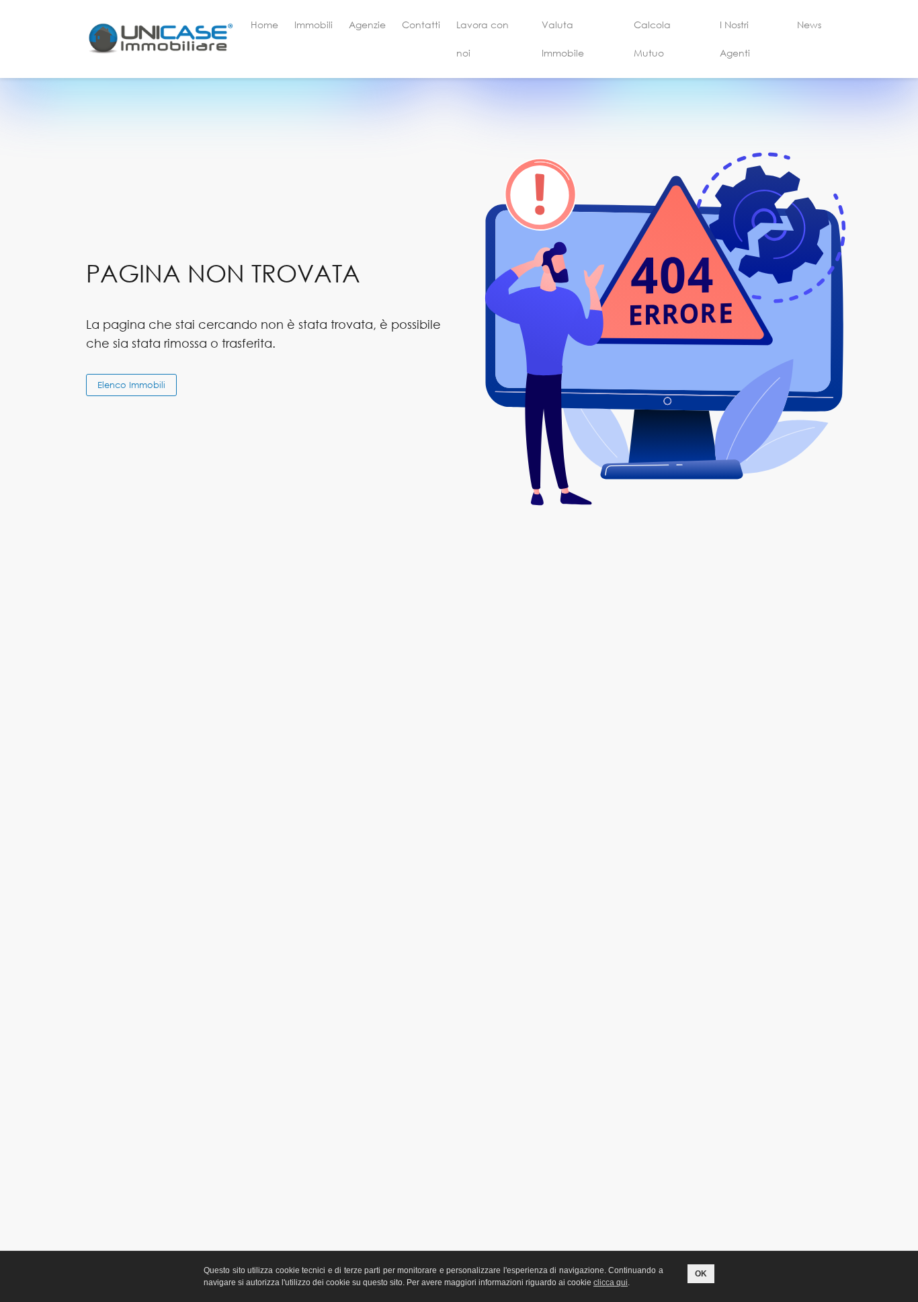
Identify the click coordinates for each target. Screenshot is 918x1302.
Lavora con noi (482, 39)
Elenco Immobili (131, 384)
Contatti (421, 24)
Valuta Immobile (563, 39)
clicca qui (610, 1282)
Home (264, 24)
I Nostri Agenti (735, 39)
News (809, 24)
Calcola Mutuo (652, 39)
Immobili (313, 24)
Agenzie (367, 24)
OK (701, 1273)
